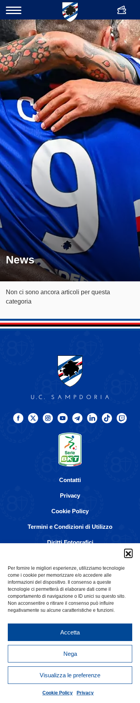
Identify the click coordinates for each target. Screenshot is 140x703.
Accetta (70, 632)
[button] (128, 553)
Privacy (85, 693)
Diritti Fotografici (70, 542)
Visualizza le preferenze (70, 675)
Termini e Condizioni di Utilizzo (70, 526)
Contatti (70, 480)
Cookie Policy (57, 693)
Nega (70, 653)
